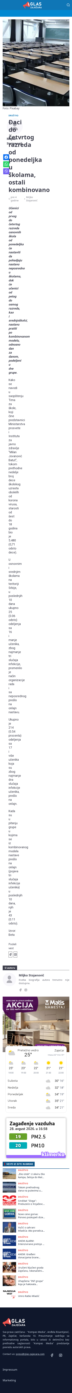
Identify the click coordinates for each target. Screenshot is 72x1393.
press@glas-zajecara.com (30, 1354)
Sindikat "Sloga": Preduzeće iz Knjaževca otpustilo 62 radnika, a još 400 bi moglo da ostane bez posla (31, 1202)
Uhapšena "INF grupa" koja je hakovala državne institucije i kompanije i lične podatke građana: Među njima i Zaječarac (31, 1282)
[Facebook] (20, 990)
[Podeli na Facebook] (10, 955)
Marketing (9, 1380)
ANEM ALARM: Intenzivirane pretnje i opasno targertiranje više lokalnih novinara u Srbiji (31, 1242)
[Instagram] (25, 990)
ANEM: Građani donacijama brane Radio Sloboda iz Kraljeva (28, 1256)
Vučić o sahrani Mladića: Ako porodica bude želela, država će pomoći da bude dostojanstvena (30, 1229)
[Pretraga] (68, 5)
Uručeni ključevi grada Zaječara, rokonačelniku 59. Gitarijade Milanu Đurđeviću (31, 1269)
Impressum (10, 1369)
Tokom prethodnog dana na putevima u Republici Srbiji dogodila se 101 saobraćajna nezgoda (30, 1189)
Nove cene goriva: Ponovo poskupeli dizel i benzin (31, 1216)
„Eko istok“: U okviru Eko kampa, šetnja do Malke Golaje (31, 1175)
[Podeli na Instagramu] (15, 955)
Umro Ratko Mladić (28, 1296)
